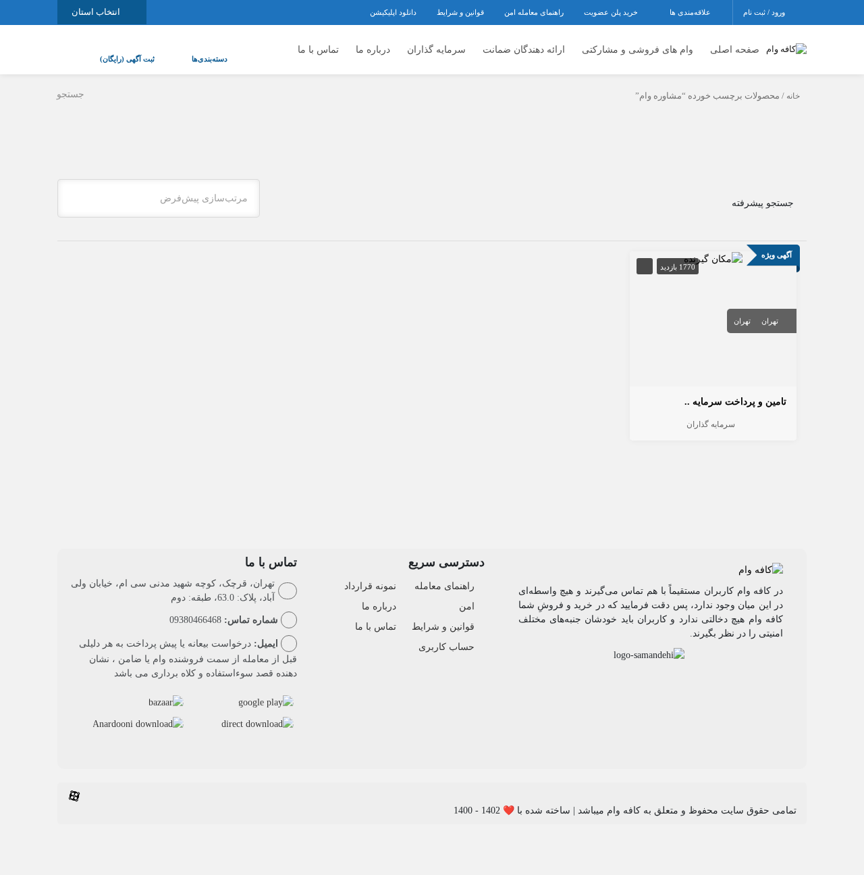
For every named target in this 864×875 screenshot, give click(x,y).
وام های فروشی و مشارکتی (637, 43)
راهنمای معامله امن (534, 12)
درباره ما (373, 43)
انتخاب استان (97, 12)
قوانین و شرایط (460, 12)
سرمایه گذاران (436, 43)
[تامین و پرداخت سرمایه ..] (713, 245)
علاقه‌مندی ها (691, 12)
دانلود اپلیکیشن (393, 12)
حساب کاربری (446, 633)
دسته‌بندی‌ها (169, 52)
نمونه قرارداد (370, 573)
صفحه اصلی (734, 43)
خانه (793, 82)
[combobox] (158, 185)
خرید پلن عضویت (612, 12)
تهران (769, 307)
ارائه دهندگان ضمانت (524, 43)
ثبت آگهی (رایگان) (113, 52)
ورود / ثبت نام (765, 12)
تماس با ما (318, 43)
